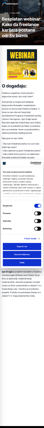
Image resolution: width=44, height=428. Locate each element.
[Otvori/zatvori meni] (39, 3)
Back (6, 13)
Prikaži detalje (30, 239)
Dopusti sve (22, 246)
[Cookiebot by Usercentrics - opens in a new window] (31, 163)
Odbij (22, 263)
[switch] (37, 213)
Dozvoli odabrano (22, 254)
